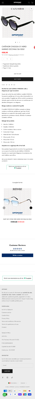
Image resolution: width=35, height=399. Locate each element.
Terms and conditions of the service (11, 321)
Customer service (6, 312)
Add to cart (17, 74)
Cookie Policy (5, 315)
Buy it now (17, 79)
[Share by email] (14, 84)
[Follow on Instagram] (7, 377)
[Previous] (4, 207)
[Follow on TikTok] (12, 377)
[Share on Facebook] (6, 84)
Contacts (4, 327)
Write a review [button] (17, 255)
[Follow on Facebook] (3, 377)
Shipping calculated (13, 55)
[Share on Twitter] (9, 84)
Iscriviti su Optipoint (7, 309)
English (23, 383)
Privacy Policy (5, 318)
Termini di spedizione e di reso (10, 324)
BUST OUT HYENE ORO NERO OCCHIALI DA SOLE (17, 219)
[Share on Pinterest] (11, 84)
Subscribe (7, 371)
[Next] (31, 207)
